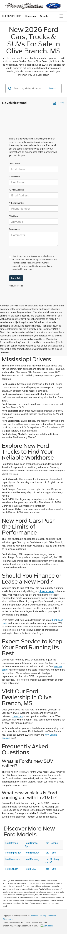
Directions (30, 16)
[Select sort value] (61, 103)
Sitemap (34, 916)
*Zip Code (13, 216)
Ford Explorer (32, 852)
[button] (11, 16)
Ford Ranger (11, 869)
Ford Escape (51, 843)
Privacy (43, 916)
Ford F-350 (50, 869)
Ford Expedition (13, 852)
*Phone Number (16, 202)
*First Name (14, 163)
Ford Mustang (32, 859)
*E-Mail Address (16, 189)
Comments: (14, 229)
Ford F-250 (30, 869)
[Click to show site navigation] (61, 16)
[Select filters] (55, 103)
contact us (17, 716)
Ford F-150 (50, 852)
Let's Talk (16, 278)
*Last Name (14, 176)
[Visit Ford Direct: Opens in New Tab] (47, 926)
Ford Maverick (12, 859)
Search (52, 88)
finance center (46, 591)
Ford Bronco (11, 843)
